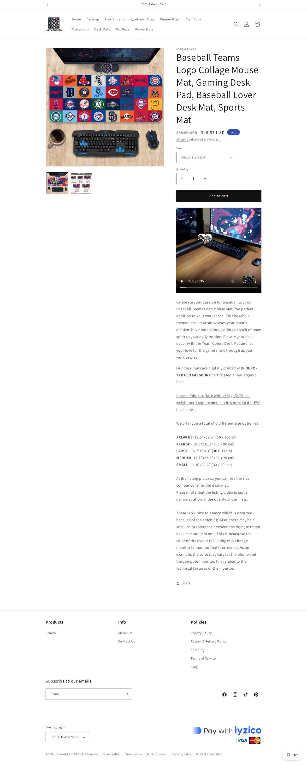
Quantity (182, 169)
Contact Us (126, 641)
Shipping (182, 139)
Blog (194, 667)
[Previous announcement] (47, 4)
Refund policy (111, 754)
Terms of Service (203, 658)
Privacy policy (133, 754)
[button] (114, 19)
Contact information (209, 754)
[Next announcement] (259, 4)
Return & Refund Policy (208, 641)
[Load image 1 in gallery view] (57, 183)
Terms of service (157, 754)
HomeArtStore (64, 754)
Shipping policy (182, 754)
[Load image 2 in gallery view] (81, 183)
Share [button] (186, 583)
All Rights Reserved (86, 754)
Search (51, 633)
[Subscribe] (126, 694)
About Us (125, 633)
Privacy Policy (201, 633)
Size (179, 148)
